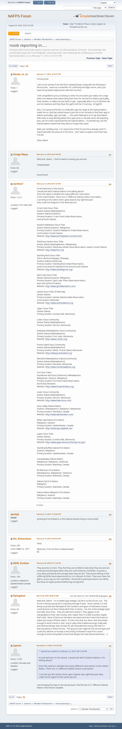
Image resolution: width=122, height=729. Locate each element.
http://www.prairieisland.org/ (58, 353)
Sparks (17, 645)
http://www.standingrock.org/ (59, 269)
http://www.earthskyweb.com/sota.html (63, 236)
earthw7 (18, 183)
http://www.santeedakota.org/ (59, 303)
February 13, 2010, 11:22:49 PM (49, 514)
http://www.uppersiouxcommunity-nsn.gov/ (65, 442)
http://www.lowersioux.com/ (58, 400)
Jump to (74, 709)
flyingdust (19, 595)
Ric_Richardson (22, 538)
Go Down (13, 66)
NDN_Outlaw (21, 563)
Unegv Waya (20, 154)
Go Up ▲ (112, 726)
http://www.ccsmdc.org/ (56, 339)
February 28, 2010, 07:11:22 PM (49, 563)
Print (110, 66)
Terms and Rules (100, 726)
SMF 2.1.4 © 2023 (12, 726)
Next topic (107, 58)
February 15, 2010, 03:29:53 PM (49, 538)
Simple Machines (26, 726)
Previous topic (93, 58)
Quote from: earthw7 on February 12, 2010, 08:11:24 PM (64, 651)
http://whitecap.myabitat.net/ (59, 428)
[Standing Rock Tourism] (12, 201)
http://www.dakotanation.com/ (59, 414)
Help (91, 726)
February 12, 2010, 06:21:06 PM (49, 154)
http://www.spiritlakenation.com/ (60, 286)
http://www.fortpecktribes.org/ (59, 386)
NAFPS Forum (19, 16)
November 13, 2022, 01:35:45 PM (49, 645)
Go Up (11, 697)
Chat (71, 24)
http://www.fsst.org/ (54, 250)
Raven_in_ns (20, 74)
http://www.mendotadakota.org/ (60, 367)
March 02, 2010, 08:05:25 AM (48, 596)
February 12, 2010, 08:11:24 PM (49, 184)
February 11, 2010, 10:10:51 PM (49, 74)
